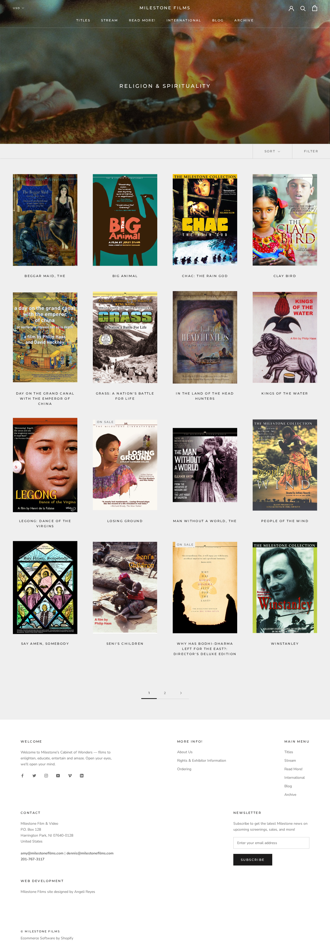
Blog (218, 20)
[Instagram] (46, 775)
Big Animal (125, 276)
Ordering (184, 769)
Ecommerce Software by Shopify (47, 938)
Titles (83, 20)
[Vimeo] (70, 775)
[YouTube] (58, 775)
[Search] (303, 8)
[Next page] (181, 693)
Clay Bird (285, 276)
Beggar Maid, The (44, 276)
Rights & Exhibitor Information (201, 760)
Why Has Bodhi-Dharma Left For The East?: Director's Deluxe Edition (205, 649)
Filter (311, 151)
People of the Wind (285, 521)
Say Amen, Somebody (45, 644)
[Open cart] (314, 8)
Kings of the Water (284, 393)
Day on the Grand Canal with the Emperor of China (45, 398)
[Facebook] (22, 775)
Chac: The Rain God (205, 276)
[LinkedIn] (82, 775)
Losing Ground (125, 521)
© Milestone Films (40, 931)
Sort (271, 151)
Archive (244, 20)
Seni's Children (125, 644)
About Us (185, 752)
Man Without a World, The (205, 521)
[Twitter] (34, 775)
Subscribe (253, 860)
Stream (109, 20)
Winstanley (285, 644)
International (184, 20)
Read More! (142, 20)
